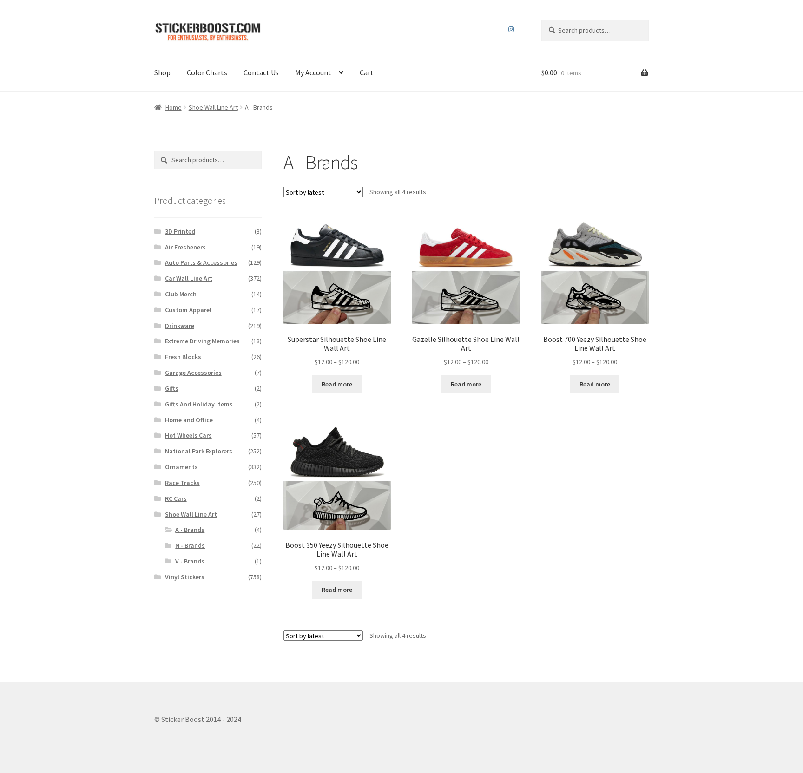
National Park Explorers (198, 451)
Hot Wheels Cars (188, 435)
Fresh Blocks (183, 357)
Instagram (511, 29)
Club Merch (181, 294)
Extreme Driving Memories (202, 341)
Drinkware (179, 325)
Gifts (171, 388)
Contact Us (261, 72)
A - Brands (189, 529)
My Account (313, 72)
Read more (337, 384)
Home (173, 107)
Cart (367, 72)
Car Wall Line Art (188, 278)
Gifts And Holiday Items (199, 404)
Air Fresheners (185, 247)
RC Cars (176, 498)
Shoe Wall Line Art (213, 107)
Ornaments (181, 467)
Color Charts (207, 72)
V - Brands (189, 561)
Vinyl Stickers (184, 577)
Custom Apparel (188, 310)
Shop (162, 72)
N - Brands (190, 545)
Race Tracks (182, 482)
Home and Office (189, 420)
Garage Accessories (193, 372)
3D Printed (180, 231)
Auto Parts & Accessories (201, 262)
